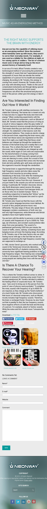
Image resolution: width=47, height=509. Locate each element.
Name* (4, 383)
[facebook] (12, 501)
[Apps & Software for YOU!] (23, 465)
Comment (6, 408)
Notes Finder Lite (7, 347)
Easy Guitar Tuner (26, 347)
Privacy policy (28, 480)
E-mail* (5, 391)
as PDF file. (15, 315)
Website (5, 399)
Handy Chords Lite (28, 368)
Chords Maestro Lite (10, 368)
